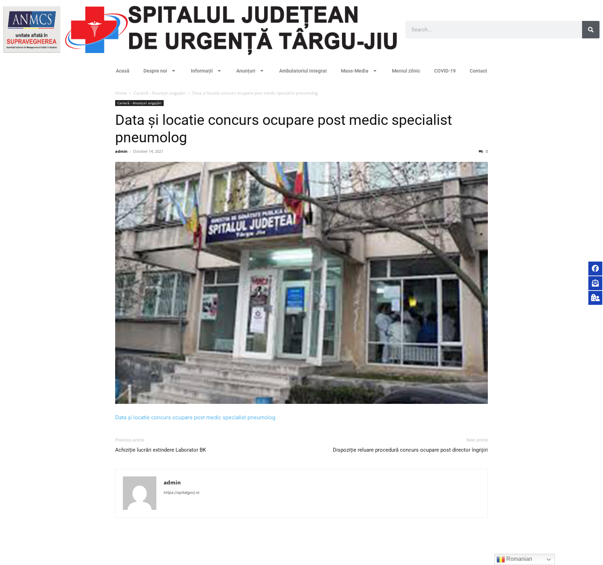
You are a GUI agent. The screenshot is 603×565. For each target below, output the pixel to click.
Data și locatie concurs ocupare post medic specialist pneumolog (195, 417)
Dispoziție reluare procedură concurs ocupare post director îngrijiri (410, 450)
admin (121, 151)
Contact (478, 71)
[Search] (591, 29)
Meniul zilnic (406, 71)
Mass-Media (354, 71)
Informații (202, 71)
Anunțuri (245, 71)
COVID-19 (445, 71)
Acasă (122, 71)
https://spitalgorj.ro (182, 492)
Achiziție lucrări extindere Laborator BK (160, 450)
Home (121, 93)
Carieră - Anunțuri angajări (160, 93)
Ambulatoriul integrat (303, 71)
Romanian (518, 559)
